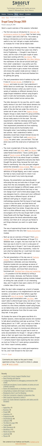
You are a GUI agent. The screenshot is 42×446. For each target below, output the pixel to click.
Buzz (7, 17)
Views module (24, 167)
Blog (16, 14)
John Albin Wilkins (33, 59)
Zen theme (28, 57)
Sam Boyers (32, 150)
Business (6, 410)
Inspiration (6, 414)
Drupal (10, 354)
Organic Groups (32, 111)
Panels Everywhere (33, 231)
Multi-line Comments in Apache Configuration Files (19, 395)
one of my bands (17, 296)
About (21, 14)
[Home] (21, 6)
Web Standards (8, 427)
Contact (28, 14)
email (4, 364)
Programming (7, 416)
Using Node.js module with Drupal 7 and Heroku (18, 391)
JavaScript (6, 434)
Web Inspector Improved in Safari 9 (14, 397)
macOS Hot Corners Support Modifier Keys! (16, 376)
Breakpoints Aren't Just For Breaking (14, 393)
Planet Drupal (7, 431)
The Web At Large (9, 423)
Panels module (15, 155)
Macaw (5, 436)
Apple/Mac (6, 407)
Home (4, 14)
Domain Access (16, 82)
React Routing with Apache (11, 378)
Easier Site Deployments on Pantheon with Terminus (19, 388)
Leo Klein (30, 298)
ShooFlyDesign (8, 418)
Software (6, 421)
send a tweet (13, 364)
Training (10, 14)
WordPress (6, 429)
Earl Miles (21, 150)
